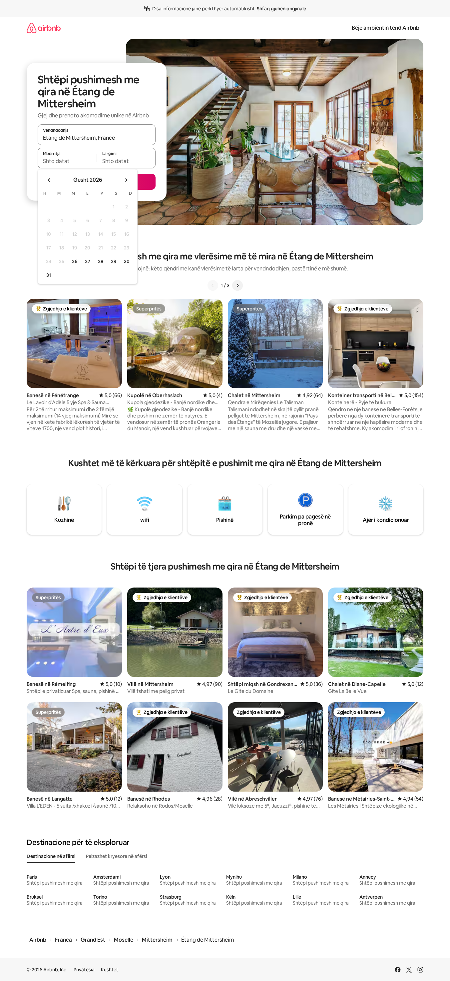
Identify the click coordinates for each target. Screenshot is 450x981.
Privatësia (84, 970)
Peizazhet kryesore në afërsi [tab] (116, 856)
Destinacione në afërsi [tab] (51, 856)
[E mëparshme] (213, 285)
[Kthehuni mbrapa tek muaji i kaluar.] (49, 180)
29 (113, 261)
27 (87, 261)
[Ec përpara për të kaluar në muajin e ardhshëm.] (126, 180)
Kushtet (109, 970)
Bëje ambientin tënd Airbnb (385, 27)
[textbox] (67, 161)
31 (48, 275)
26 (74, 261)
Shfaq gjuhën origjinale (281, 9)
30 (127, 261)
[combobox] (96, 138)
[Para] (237, 285)
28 (100, 261)
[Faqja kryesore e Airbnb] (44, 27)
